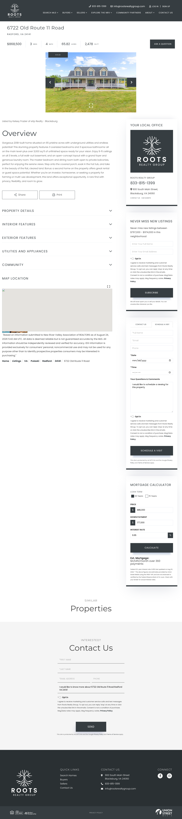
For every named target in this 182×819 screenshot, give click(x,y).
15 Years (153, 496)
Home (5, 361)
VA (26, 361)
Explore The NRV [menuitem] (100, 12)
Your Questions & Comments (145, 379)
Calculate (152, 547)
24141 (58, 361)
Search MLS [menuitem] (49, 12)
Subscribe (151, 292)
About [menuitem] (148, 12)
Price (133, 504)
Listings (16, 361)
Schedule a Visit (162, 324)
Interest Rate (137, 529)
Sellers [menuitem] (81, 12)
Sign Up (166, 6)
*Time (133, 367)
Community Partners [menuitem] (128, 12)
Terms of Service (144, 463)
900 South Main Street (117, 777)
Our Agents (146, 198)
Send (91, 726)
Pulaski (35, 361)
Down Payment (138, 517)
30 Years (139, 496)
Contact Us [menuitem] (166, 12)
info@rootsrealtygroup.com (129, 6)
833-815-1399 (98, 6)
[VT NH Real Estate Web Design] (164, 812)
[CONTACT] (162, 44)
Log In (154, 6)
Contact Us (135, 198)
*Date (133, 355)
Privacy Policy (106, 711)
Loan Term (136, 491)
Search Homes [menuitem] (68, 775)
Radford (47, 361)
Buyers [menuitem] (66, 12)
